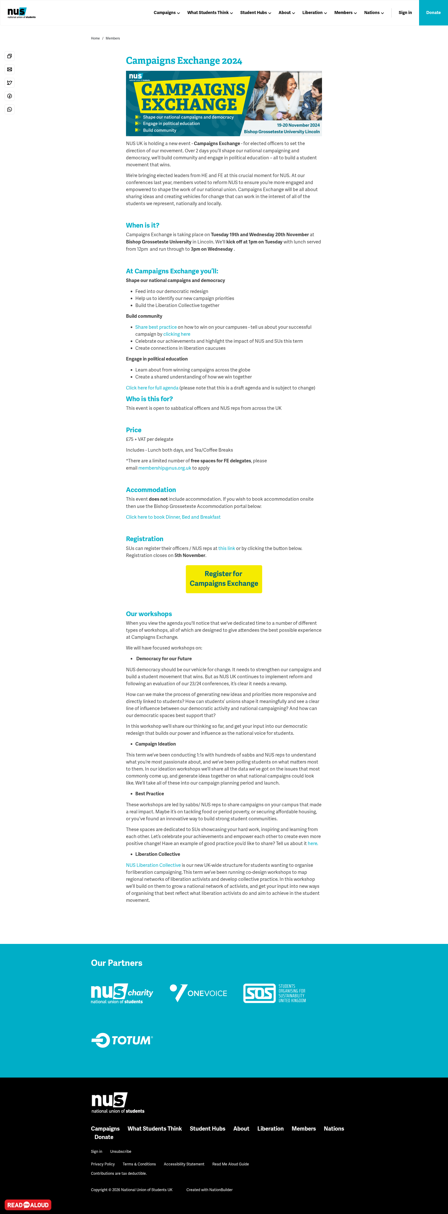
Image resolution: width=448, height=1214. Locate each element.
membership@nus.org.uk (164, 468)
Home (95, 38)
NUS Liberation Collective (153, 865)
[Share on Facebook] (9, 96)
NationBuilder (221, 1189)
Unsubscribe (120, 1151)
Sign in (405, 12)
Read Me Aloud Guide (230, 1164)
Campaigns (165, 12)
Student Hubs (253, 12)
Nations (372, 12)
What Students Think (208, 12)
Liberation (312, 12)
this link (226, 548)
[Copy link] (9, 56)
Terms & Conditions (139, 1164)
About (285, 12)
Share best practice (156, 327)
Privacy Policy (103, 1164)
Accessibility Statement (184, 1164)
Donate (433, 12)
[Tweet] (9, 83)
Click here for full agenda (152, 388)
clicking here (177, 334)
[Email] (9, 69)
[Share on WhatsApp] (9, 109)
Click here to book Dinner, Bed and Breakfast (173, 517)
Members (343, 12)
